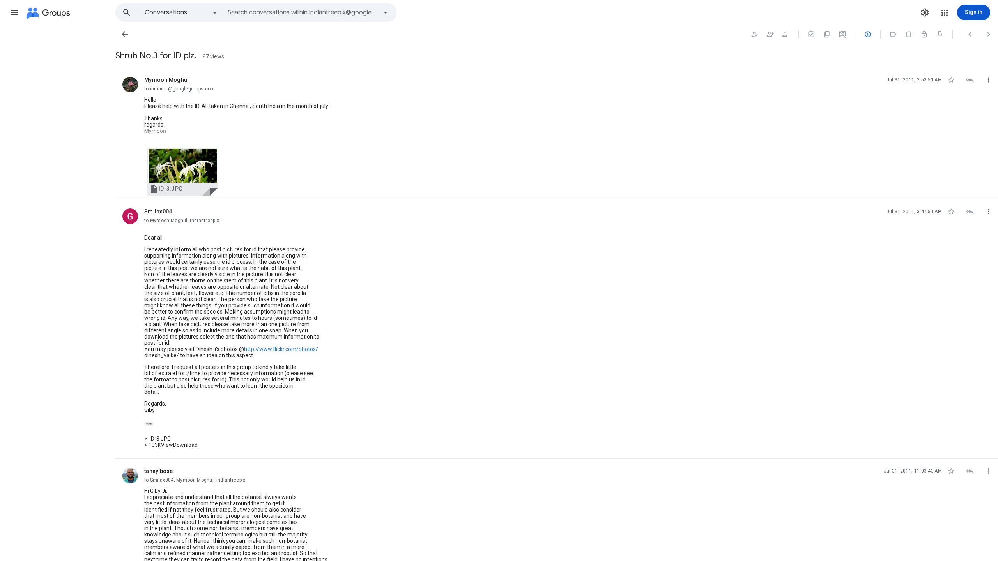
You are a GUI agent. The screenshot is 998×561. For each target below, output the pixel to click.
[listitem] (556, 133)
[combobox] (302, 12)
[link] (182, 172)
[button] (14, 12)
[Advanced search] (385, 12)
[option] (181, 12)
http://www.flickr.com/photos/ (281, 349)
